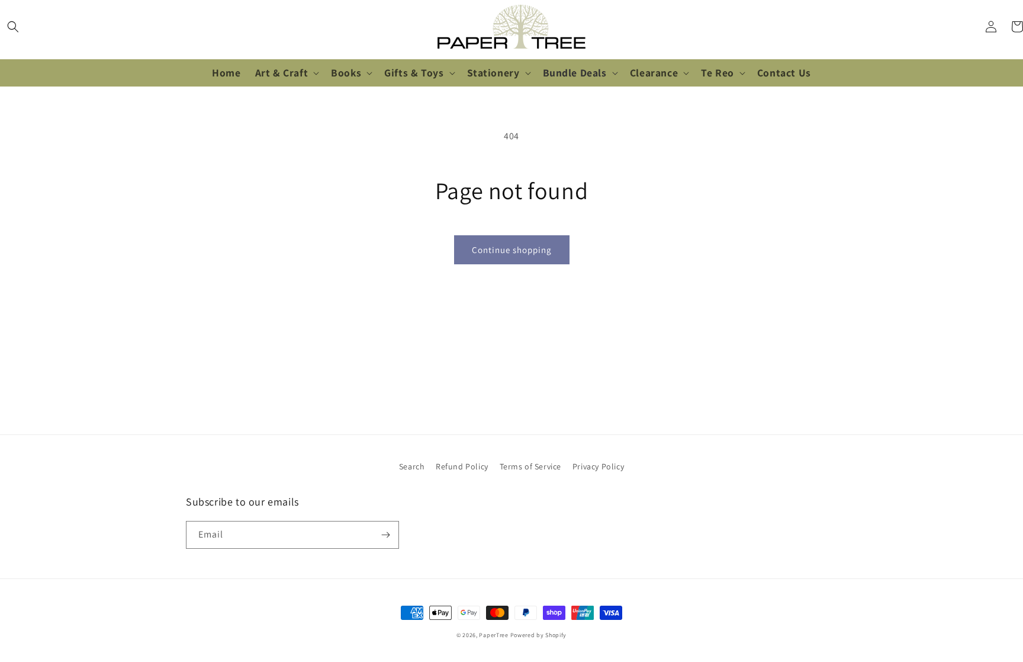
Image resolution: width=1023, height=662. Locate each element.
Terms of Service (531, 466)
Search (412, 466)
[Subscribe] (385, 535)
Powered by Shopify (538, 635)
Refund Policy (462, 466)
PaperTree (493, 635)
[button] (13, 27)
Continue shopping (512, 249)
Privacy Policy (598, 466)
